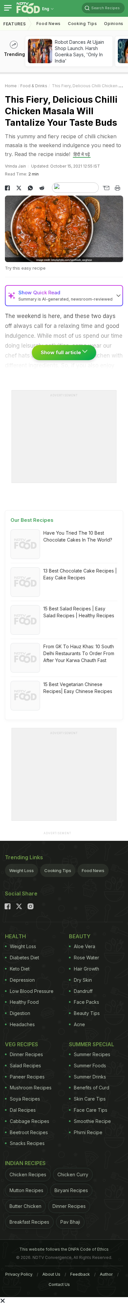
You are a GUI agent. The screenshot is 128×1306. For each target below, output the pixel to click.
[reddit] (42, 188)
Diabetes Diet (24, 957)
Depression (22, 980)
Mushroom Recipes (31, 1087)
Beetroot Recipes (29, 1132)
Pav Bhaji (70, 1222)
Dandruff (83, 991)
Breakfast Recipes (29, 1222)
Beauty (80, 936)
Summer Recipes (92, 1054)
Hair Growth (86, 969)
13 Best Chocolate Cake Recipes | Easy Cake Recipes (80, 574)
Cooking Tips (57, 870)
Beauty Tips (87, 1013)
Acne (79, 1024)
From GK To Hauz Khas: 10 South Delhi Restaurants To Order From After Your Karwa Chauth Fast (78, 653)
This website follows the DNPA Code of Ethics (64, 1249)
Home (11, 85)
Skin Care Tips (90, 1099)
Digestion (20, 1013)
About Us (51, 1274)
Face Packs (86, 1002)
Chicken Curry (72, 1174)
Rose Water (86, 957)
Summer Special (91, 1044)
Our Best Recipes (32, 520)
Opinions (113, 23)
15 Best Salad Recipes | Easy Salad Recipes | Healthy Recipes (78, 612)
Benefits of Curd (91, 1087)
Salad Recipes (25, 1065)
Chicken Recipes (28, 1174)
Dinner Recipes (26, 1054)
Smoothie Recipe (92, 1121)
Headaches (22, 1024)
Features (14, 23)
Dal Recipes (23, 1110)
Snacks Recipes (27, 1143)
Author (106, 1274)
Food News (48, 23)
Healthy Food (24, 1002)
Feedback (80, 1274)
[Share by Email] (106, 188)
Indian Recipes (25, 1163)
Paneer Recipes (27, 1076)
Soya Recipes (25, 1099)
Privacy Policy (18, 1274)
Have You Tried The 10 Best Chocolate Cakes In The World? (77, 536)
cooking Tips (82, 23)
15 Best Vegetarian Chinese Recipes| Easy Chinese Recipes (77, 687)
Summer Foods (90, 1065)
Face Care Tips (90, 1110)
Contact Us (59, 1284)
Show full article (61, 352)
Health (15, 936)
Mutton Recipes (26, 1190)
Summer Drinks (90, 1076)
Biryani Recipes (71, 1190)
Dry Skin (83, 980)
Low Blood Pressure (31, 991)
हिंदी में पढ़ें (82, 154)
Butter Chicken (25, 1206)
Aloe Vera (84, 946)
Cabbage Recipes (29, 1121)
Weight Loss (21, 870)
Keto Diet (20, 969)
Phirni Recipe (88, 1132)
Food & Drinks (33, 85)
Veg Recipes (21, 1044)
